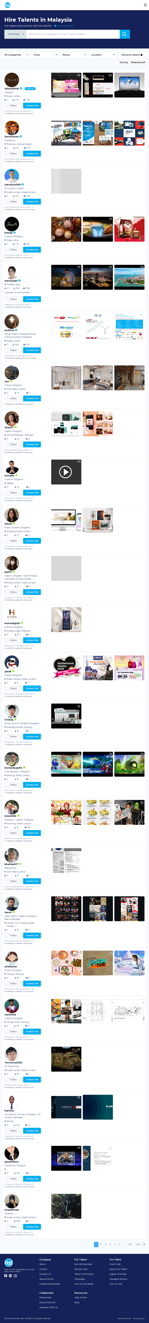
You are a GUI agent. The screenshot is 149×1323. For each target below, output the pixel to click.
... (124, 1244)
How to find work (83, 1284)
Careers (43, 1269)
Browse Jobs (80, 1269)
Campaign (79, 1279)
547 (130, 1244)
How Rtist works (64, 26)
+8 (33, 159)
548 (138, 1244)
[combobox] (15, 34)
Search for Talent (118, 1269)
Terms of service (124, 1318)
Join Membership (83, 1264)
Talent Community (84, 1274)
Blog (76, 1302)
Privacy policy (139, 1318)
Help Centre (80, 1297)
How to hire (116, 1284)
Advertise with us (48, 1307)
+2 (33, 887)
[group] (66, 85)
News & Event (46, 1279)
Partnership (45, 1297)
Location (96, 54)
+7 (32, 111)
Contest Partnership (49, 1284)
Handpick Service (118, 1279)
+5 (31, 305)
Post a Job (115, 1264)
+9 (32, 941)
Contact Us (45, 1274)
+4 (32, 207)
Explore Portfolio (118, 1274)
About (42, 1264)
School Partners (47, 1302)
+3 (33, 498)
